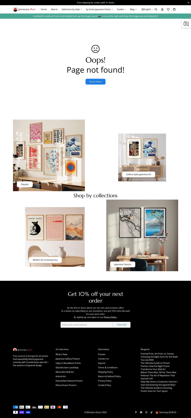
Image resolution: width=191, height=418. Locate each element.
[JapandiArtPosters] (136, 412)
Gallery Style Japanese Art (138, 174)
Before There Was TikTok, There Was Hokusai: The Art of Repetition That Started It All (158, 375)
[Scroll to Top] (186, 404)
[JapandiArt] (141, 412)
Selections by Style (71, 9)
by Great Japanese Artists (98, 9)
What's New (61, 354)
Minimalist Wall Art (65, 372)
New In (54, 9)
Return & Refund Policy (109, 376)
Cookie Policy (104, 385)
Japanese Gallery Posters (68, 358)
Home (44, 9)
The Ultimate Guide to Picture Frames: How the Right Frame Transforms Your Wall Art (155, 366)
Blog (132, 9)
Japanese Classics (122, 264)
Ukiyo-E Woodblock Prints (68, 363)
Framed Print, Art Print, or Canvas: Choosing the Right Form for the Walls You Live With (159, 356)
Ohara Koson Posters (66, 385)
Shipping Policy (105, 372)
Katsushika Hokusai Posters (69, 380)
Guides (120, 9)
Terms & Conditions (108, 367)
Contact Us (103, 358)
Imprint (101, 363)
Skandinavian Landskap (67, 367)
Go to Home (95, 81)
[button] (174, 9)
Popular (25, 184)
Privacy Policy (110, 317)
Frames (101, 354)
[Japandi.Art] (24, 9)
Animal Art (61, 376)
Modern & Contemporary (45, 259)
